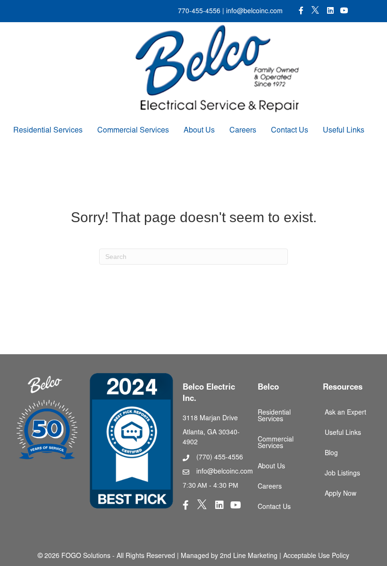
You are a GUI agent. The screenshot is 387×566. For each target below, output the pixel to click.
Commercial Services (133, 130)
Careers (242, 130)
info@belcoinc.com (253, 11)
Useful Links (343, 130)
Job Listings (342, 474)
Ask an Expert (345, 413)
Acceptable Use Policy (316, 556)
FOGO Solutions (85, 556)
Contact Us (289, 130)
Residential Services (48, 130)
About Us (199, 130)
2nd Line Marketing (249, 556)
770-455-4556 (199, 11)
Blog (331, 453)
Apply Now (340, 494)
